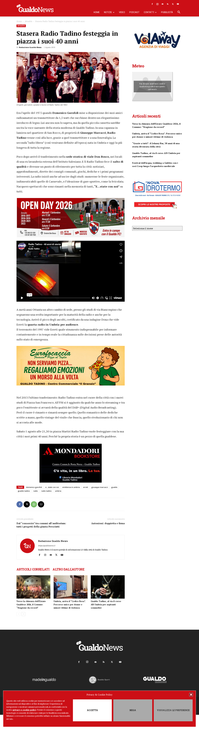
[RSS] (167, 4)
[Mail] (162, 4)
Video (122, 12)
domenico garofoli (34, 487)
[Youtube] (178, 4)
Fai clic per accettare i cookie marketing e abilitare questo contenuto (152, 86)
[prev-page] (18, 614)
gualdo (114, 487)
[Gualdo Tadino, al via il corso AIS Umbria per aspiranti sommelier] (108, 587)
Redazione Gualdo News (30, 47)
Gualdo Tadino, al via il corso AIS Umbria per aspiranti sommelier (106, 604)
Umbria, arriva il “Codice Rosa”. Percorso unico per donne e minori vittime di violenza (70, 604)
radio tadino (46, 491)
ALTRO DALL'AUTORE (68, 569)
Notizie (108, 12)
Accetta (92, 710)
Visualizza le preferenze (173, 710)
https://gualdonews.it (46, 545)
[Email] (41, 504)
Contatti (149, 12)
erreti (85, 487)
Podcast (134, 12)
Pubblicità (167, 12)
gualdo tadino (24, 491)
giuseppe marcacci (99, 487)
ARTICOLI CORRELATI (32, 569)
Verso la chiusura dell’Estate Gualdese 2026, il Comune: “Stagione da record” (31, 604)
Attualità (28, 21)
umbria (58, 491)
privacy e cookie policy (24, 709)
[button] (191, 694)
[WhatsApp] (34, 504)
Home (97, 12)
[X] (172, 4)
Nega (133, 710)
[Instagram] (157, 4)
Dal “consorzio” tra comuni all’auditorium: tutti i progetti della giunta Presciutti (41, 525)
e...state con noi (52, 487)
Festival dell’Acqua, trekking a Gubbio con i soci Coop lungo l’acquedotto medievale (155, 164)
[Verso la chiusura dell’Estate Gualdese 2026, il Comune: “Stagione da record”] (33, 587)
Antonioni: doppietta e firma (108, 523)
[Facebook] (152, 4)
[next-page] (23, 614)
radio (35, 491)
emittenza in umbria (71, 487)
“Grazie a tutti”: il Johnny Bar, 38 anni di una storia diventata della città (156, 145)
